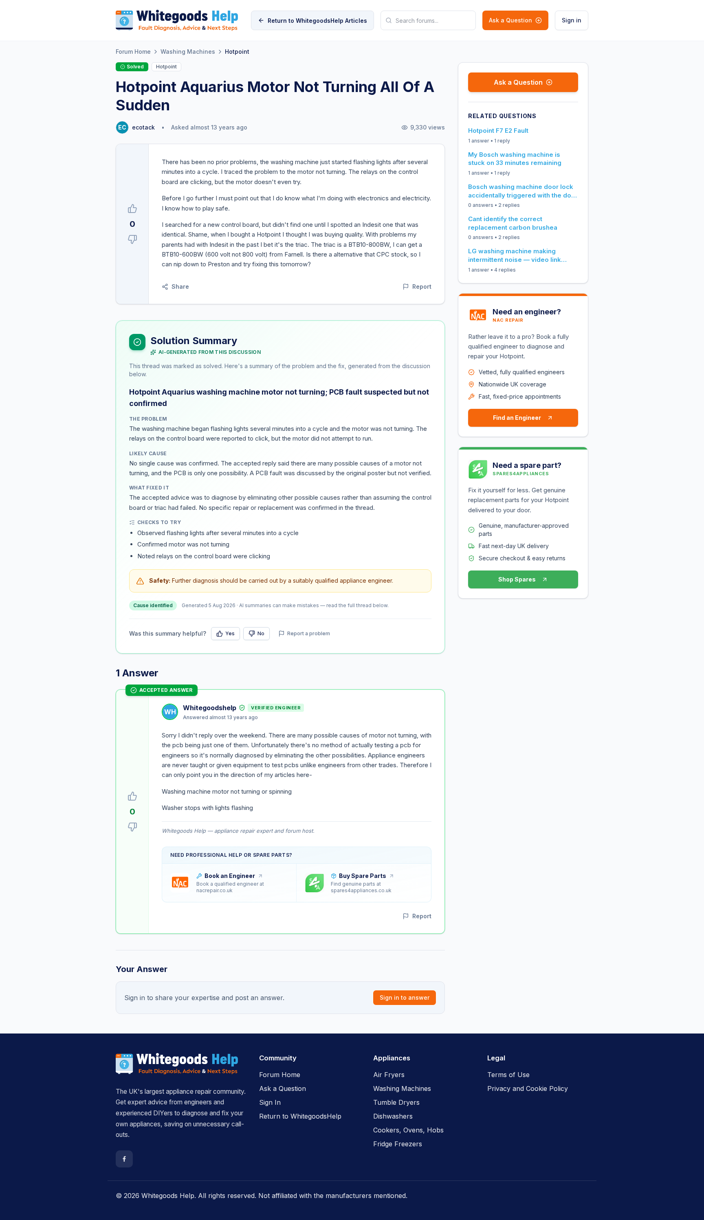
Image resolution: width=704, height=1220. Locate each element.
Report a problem (308, 633)
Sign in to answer (404, 997)
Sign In (270, 1102)
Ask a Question (510, 20)
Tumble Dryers (396, 1102)
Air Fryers (389, 1075)
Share (180, 286)
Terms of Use (508, 1075)
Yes (230, 633)
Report (421, 286)
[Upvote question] (132, 208)
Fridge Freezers (397, 1144)
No (260, 633)
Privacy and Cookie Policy (527, 1088)
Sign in (571, 20)
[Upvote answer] (132, 796)
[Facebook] (124, 1158)
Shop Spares (517, 579)
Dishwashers (393, 1116)
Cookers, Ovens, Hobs (408, 1130)
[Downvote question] (132, 239)
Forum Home (133, 51)
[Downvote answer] (132, 827)
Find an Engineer (517, 417)
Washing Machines (188, 51)
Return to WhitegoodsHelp (300, 1116)
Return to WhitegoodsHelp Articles (317, 20)
